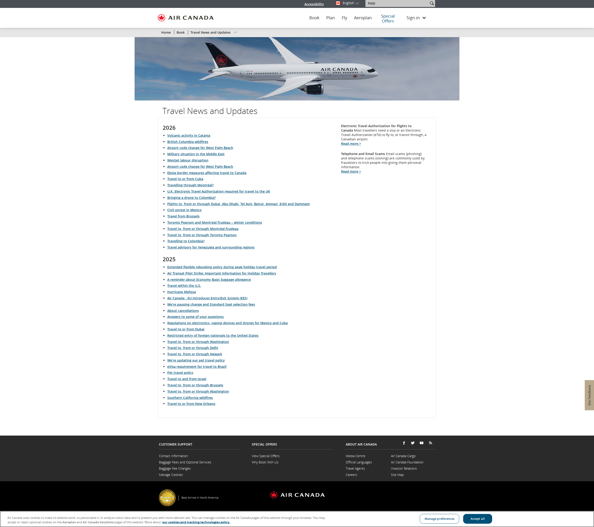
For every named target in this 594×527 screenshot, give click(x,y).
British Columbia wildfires (187, 141)
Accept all (478, 519)
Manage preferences (439, 519)
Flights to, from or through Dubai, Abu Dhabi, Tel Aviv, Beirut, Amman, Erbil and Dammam (238, 204)
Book (314, 17)
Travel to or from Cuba (185, 179)
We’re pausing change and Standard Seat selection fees (211, 304)
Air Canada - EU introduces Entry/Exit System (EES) (207, 298)
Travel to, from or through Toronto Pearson (202, 235)
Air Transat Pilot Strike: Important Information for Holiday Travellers (221, 273)
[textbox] (397, 3)
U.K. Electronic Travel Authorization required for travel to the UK (218, 191)
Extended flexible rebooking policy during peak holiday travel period (222, 267)
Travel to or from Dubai (185, 329)
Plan (330, 17)
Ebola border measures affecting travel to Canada (206, 173)
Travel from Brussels (183, 216)
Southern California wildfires (190, 397)
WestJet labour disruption (187, 160)
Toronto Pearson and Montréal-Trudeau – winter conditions (214, 222)
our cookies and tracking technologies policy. (196, 522)
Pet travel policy (180, 372)
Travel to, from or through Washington (198, 341)
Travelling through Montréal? (190, 185)
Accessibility (314, 4)
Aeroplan (363, 17)
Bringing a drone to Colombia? (191, 197)
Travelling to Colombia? (185, 241)
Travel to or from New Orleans (191, 403)
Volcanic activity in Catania (188, 135)
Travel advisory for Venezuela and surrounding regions (211, 247)
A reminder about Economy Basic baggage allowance (209, 279)
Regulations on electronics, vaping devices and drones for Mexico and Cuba (227, 323)
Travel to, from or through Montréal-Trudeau (203, 228)
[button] (432, 3)
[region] (297, 519)
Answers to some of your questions (195, 316)
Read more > (351, 143)
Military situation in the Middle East (196, 154)
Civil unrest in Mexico (184, 210)
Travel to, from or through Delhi (192, 348)
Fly (344, 17)
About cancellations (183, 310)
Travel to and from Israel (186, 379)
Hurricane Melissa (181, 292)
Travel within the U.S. (184, 285)
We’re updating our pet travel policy (196, 360)
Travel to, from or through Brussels (195, 385)
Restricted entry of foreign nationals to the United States (212, 335)
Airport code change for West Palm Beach (200, 147)
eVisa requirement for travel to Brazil (196, 366)
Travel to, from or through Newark (194, 354)
